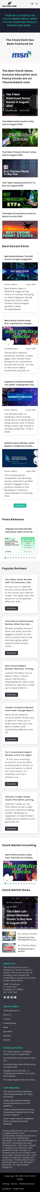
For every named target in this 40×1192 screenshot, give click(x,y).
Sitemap (5, 1184)
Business (7, 1035)
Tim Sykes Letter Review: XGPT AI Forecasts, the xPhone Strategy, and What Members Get (18, 581)
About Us (7, 1015)
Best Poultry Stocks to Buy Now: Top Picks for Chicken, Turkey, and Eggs (18, 322)
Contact (7, 1019)
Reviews (6, 1040)
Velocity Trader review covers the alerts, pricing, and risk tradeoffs (19, 798)
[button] (5, 557)
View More (20, 505)
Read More (11, 608)
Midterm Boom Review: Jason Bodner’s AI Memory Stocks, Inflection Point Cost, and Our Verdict (19, 444)
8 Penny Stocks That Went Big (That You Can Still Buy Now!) (27, 938)
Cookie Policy (18, 1188)
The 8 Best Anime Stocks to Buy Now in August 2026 (18, 123)
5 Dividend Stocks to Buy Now (26, 950)
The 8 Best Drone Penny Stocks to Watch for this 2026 (19, 215)
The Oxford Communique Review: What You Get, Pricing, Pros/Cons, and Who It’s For (19, 623)
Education (7, 1031)
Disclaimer (6, 1188)
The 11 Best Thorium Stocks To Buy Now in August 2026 (19, 153)
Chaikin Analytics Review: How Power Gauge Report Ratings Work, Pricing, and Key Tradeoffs (20, 709)
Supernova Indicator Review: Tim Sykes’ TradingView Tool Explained (19, 383)
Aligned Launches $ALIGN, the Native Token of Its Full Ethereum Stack (18, 530)
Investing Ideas (9, 1023)
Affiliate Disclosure (27, 1184)
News (5, 1027)
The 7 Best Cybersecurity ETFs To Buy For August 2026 (18, 184)
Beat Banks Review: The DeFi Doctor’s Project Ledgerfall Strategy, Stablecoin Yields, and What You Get (18, 258)
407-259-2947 (10, 992)
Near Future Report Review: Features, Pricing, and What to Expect (19, 667)
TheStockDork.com (11, 1010)
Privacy (14, 1184)
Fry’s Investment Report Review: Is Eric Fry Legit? (18, 753)
